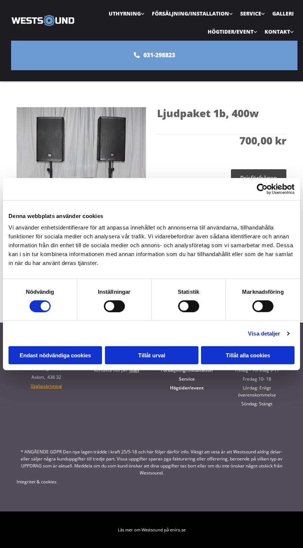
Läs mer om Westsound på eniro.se (151, 529)
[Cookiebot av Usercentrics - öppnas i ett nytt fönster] (262, 188)
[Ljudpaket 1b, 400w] (81, 171)
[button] (154, 55)
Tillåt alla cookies (248, 355)
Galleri (283, 13)
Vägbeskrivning (46, 386)
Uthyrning (125, 13)
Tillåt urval (151, 355)
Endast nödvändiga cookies (55, 355)
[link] (126, 13)
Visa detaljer (264, 333)
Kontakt (277, 31)
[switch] (114, 306)
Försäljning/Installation (190, 13)
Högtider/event (187, 388)
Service (250, 13)
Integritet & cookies (37, 482)
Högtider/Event (230, 31)
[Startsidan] (42, 20)
